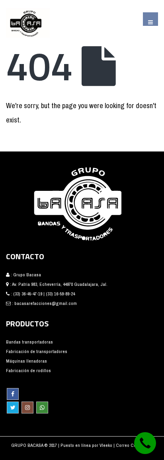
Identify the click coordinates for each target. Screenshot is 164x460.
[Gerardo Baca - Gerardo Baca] (28, 23)
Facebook (13, 394)
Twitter (13, 407)
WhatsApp (42, 407)
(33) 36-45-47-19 (27, 294)
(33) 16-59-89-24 (60, 294)
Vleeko (106, 445)
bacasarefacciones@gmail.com (45, 303)
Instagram (27, 407)
